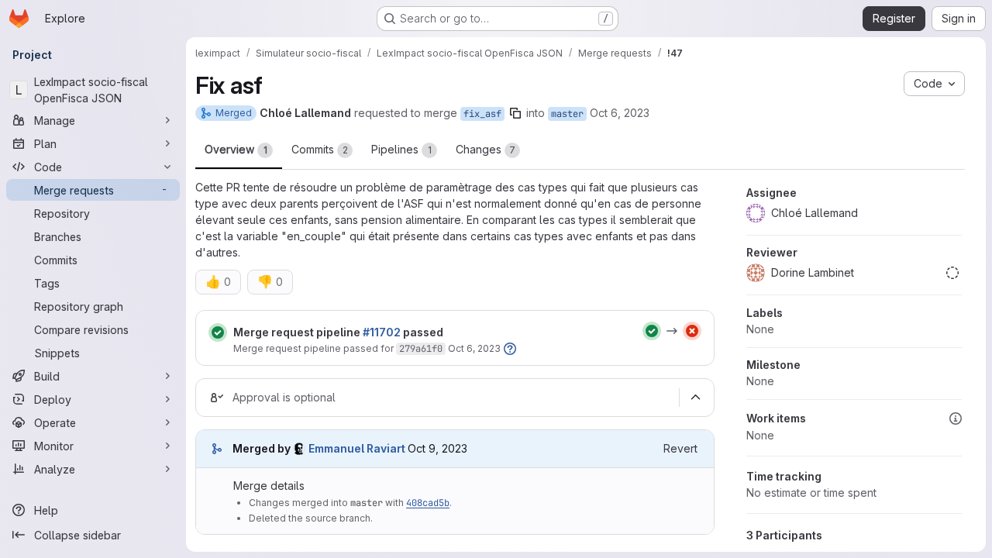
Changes (485, 149)
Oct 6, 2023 (619, 112)
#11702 (382, 332)
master (567, 114)
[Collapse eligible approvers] (695, 397)
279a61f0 (421, 349)
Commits (319, 149)
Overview (236, 149)
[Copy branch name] (515, 113)
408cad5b (428, 503)
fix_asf (482, 114)
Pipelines (401, 149)
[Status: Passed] (217, 332)
